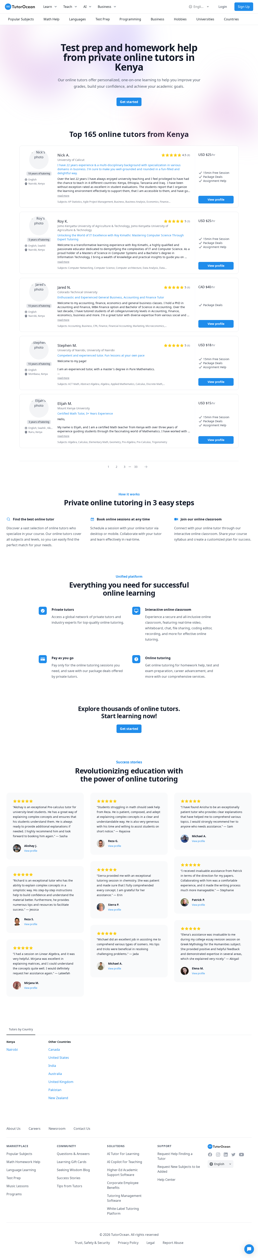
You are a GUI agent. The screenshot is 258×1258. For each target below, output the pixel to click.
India (52, 1065)
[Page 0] (147, 466)
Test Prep (13, 1178)
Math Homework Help (23, 1162)
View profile (216, 199)
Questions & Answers (73, 1154)
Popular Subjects (19, 1154)
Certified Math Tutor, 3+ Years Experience (85, 413)
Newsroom (57, 1128)
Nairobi (12, 1049)
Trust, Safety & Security (92, 1242)
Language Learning (21, 1170)
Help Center (166, 1179)
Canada (54, 1049)
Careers (35, 1128)
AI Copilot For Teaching (124, 1162)
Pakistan (54, 1090)
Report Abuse (173, 1242)
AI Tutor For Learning (123, 1154)
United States (58, 1057)
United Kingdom (60, 1082)
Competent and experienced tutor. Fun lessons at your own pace (101, 355)
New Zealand (58, 1098)
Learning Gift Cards (71, 1162)
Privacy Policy (128, 1242)
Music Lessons (17, 1186)
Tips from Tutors (69, 1186)
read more (63, 195)
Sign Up (244, 6)
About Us (13, 1128)
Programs (14, 1194)
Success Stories (68, 1178)
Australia (55, 1073)
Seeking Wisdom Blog (73, 1170)
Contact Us (82, 1128)
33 (135, 467)
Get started (129, 102)
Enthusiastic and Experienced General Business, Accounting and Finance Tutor (110, 297)
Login (222, 6)
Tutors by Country (21, 1029)
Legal (151, 1242)
